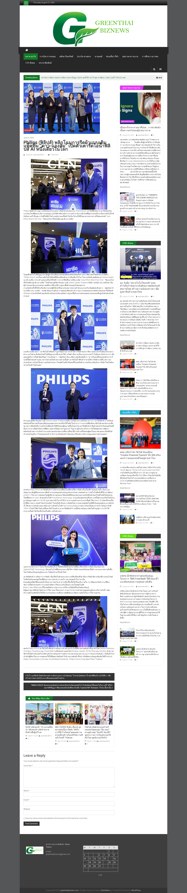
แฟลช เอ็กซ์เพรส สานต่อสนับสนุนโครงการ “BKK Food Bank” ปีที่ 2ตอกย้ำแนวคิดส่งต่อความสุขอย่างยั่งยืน (139, 578)
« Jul (100, 875)
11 (90, 859)
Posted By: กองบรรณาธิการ (34, 155)
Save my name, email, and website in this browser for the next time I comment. (57, 818)
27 (100, 866)
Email (26, 800)
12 (95, 859)
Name (27, 791)
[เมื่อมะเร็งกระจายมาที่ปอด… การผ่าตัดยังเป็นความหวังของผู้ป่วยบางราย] (140, 108)
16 (115, 859)
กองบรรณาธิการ (46, 736)
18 (90, 862)
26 (95, 866)
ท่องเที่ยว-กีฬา (112, 56)
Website (27, 809)
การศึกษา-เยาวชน (150, 56)
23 (115, 862)
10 (85, 859)
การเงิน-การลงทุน (48, 56)
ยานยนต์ (98, 56)
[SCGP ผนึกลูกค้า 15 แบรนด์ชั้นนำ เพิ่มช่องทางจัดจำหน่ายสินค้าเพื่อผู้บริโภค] (39, 714)
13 (100, 859)
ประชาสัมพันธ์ (45, 63)
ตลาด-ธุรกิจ (30, 56)
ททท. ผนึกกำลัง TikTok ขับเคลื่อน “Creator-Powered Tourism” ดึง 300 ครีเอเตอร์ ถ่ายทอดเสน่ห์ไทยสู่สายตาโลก (84, 78)
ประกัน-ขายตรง (84, 56)
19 (95, 862)
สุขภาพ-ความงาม (130, 56)
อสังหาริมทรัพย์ (66, 56)
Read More (124, 187)
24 (85, 866)
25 (90, 866)
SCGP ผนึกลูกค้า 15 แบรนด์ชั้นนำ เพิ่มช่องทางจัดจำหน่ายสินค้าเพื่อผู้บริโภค (39, 730)
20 (100, 862)
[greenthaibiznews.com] (93, 28)
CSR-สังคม (30, 63)
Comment (28, 766)
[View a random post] (160, 69)
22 (110, 862)
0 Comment (54, 155)
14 (105, 859)
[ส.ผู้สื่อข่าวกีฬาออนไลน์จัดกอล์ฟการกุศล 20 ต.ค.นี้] (127, 519)
